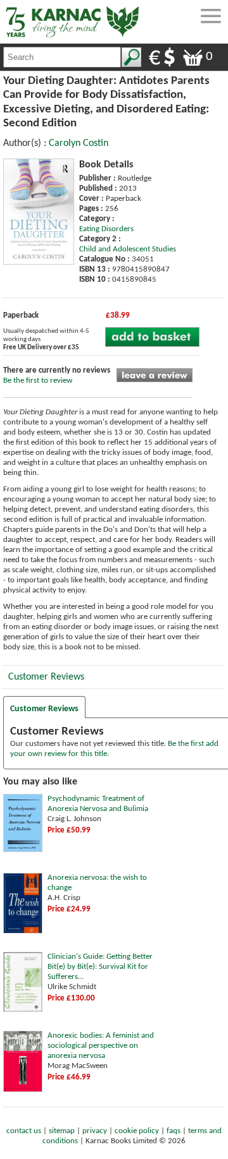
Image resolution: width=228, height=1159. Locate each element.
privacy (94, 1131)
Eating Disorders (106, 229)
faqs (173, 1131)
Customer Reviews (46, 677)
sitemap (62, 1131)
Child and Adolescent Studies (127, 249)
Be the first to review (37, 380)
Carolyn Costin (78, 143)
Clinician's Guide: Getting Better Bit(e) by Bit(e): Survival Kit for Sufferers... (100, 966)
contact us (23, 1131)
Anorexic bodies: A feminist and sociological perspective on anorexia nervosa (101, 1045)
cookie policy (137, 1131)
